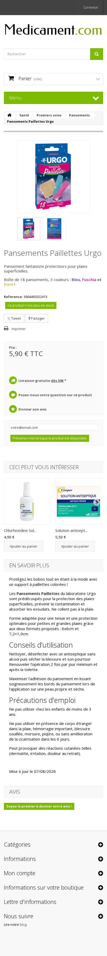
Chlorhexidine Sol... (20, 530)
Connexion (90, 7)
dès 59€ (57, 380)
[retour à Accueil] (9, 115)
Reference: (13, 296)
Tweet (15, 318)
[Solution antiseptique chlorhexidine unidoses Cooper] (78, 501)
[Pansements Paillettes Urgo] (28, 228)
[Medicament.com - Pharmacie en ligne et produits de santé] (53, 27)
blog (23, 924)
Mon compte (19, 873)
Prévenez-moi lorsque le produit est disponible (50, 438)
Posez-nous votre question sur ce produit (55, 395)
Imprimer (19, 328)
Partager (37, 318)
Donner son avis (32, 409)
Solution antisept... (71, 530)
